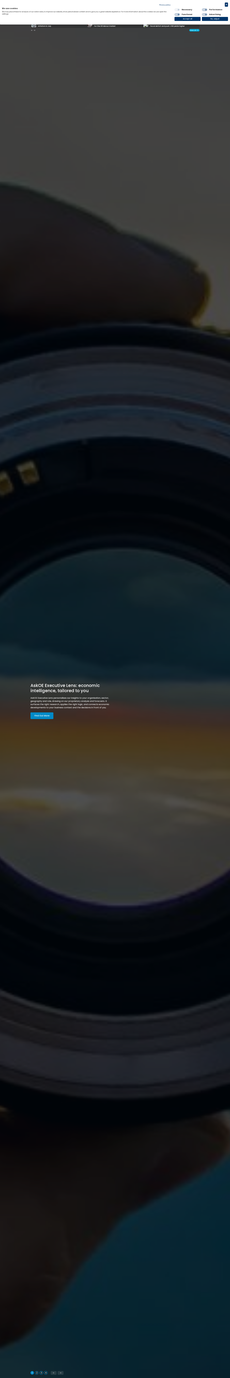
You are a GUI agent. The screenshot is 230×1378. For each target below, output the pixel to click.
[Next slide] (60, 1373)
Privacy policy (165, 5)
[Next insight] (34, 30)
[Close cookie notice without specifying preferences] (226, 5)
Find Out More (41, 715)
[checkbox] (177, 9)
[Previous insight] (31, 30)
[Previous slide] (54, 1373)
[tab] (32, 1373)
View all (193, 30)
